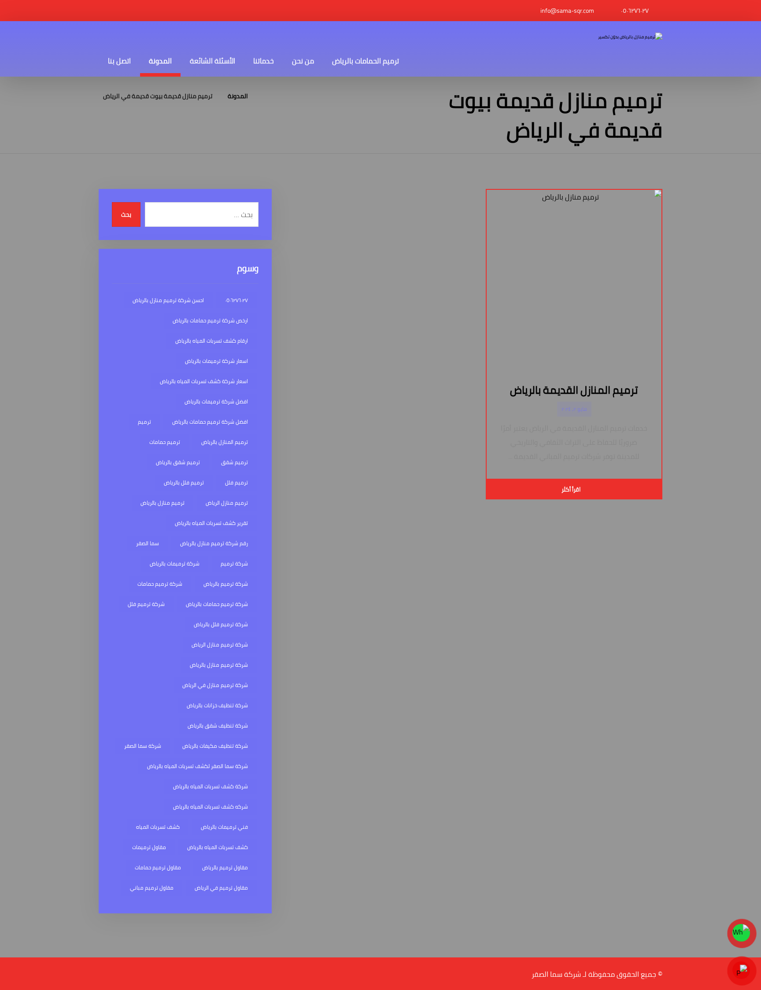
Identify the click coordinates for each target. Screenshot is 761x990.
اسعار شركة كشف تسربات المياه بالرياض (204, 381)
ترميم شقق (234, 462)
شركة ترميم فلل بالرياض (221, 624)
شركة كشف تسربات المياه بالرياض (210, 786)
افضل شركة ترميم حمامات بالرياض (210, 422)
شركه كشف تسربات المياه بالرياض (210, 807)
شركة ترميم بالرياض (225, 584)
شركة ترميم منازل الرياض (220, 644)
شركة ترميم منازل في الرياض (215, 685)
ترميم (144, 422)
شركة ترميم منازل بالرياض (219, 665)
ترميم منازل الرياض (227, 503)
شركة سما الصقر (142, 746)
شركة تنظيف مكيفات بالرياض (215, 746)
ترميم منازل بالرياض (162, 503)
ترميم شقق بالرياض (178, 462)
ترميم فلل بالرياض (184, 482)
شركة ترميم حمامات (159, 584)
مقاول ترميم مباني (152, 888)
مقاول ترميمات (149, 847)
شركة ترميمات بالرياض (174, 563)
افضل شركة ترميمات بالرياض (216, 401)
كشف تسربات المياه (158, 827)
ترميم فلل (236, 482)
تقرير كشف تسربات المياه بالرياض (211, 523)
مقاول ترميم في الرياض (221, 888)
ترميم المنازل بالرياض (224, 442)
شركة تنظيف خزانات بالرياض (217, 705)
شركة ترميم (234, 563)
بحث (126, 214)
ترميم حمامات (164, 442)
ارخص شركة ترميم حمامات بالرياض (210, 320)
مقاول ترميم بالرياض (225, 867)
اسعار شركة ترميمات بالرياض (216, 361)
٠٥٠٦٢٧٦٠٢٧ (236, 300)
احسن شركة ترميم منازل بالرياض (168, 300)
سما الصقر (147, 543)
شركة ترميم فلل (146, 604)
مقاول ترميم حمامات (158, 867)
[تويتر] (114, 10)
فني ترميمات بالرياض (224, 827)
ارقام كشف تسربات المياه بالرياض (211, 341)
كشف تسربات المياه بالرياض (217, 847)
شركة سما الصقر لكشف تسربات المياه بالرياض (197, 766)
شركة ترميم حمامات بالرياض (217, 604)
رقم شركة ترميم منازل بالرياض (214, 543)
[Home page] (265, 96)
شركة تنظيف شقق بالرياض (218, 725)
